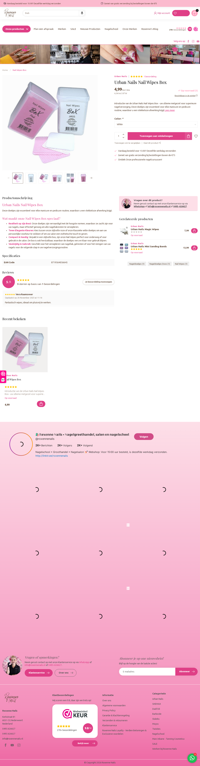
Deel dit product (151, 143)
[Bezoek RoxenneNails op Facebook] (188, 41)
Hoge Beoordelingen (125, 55)
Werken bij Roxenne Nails (164, 749)
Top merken (75, 54)
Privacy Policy (108, 710)
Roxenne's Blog (149, 29)
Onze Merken (129, 29)
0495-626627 (180, 206)
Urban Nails (120, 76)
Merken (62, 29)
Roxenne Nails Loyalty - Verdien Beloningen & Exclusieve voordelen (124, 732)
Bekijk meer (88, 744)
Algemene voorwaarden (114, 705)
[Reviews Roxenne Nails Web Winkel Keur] (195, 29)
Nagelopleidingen (174, 55)
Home (5, 70)
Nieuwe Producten (90, 29)
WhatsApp (139, 206)
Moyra (155, 724)
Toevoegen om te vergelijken (127, 143)
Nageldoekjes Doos (160, 264)
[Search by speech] (82, 13)
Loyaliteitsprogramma (25, 54)
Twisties (156, 729)
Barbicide (156, 714)
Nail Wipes (181, 264)
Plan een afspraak (44, 29)
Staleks (156, 719)
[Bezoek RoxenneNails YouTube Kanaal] (198, 41)
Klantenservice (37, 672)
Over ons (63, 672)
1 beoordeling (150, 76)
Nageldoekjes (136, 264)
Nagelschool (111, 29)
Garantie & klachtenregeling (116, 715)
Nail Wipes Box (19, 70)
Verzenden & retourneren (115, 720)
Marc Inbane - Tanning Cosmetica (168, 739)
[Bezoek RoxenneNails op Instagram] (193, 41)
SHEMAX (156, 704)
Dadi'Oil (156, 709)
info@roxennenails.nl (159, 206)
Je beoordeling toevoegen (98, 282)
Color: (118, 118)
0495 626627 (8, 728)
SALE (73, 29)
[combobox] (54, 13)
